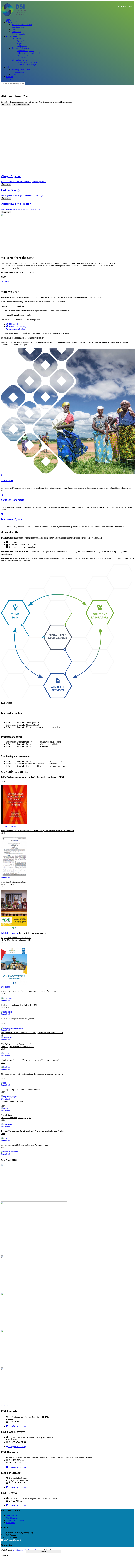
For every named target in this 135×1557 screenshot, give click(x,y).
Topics (19, 43)
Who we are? (11, 22)
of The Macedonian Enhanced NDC (16, 940)
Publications (22, 46)
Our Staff (15, 29)
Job (7, 67)
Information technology (26, 65)
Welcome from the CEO (22, 24)
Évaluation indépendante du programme (17, 1019)
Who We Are (11, 1515)
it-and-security (23, 55)
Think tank (16, 39)
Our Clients (16, 32)
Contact (9, 76)
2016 (3, 1049)
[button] (5, 281)
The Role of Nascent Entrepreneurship (17, 1044)
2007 (3, 1120)
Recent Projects (18, 34)
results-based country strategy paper (16, 1117)
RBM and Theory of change (28, 53)
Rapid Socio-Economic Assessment (16, 938)
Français (9, 79)
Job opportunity (18, 72)
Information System (20, 60)
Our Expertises (18, 27)
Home (8, 20)
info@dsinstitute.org (10, 933)
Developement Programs (27, 62)
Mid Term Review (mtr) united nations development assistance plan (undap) (32, 1074)
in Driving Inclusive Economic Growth (17, 1046)
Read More (6, 104)
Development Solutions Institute (26, 1550)
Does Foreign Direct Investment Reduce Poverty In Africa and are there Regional (37, 830)
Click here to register (21, 104)
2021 (3, 942)
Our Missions (12, 36)
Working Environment (21, 69)
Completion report (8, 1115)
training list (21, 58)
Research (21, 41)
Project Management (25, 50)
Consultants (16, 74)
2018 (3, 1023)
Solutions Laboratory (20, 48)
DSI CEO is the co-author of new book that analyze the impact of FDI (32, 777)
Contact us (10, 1522)
